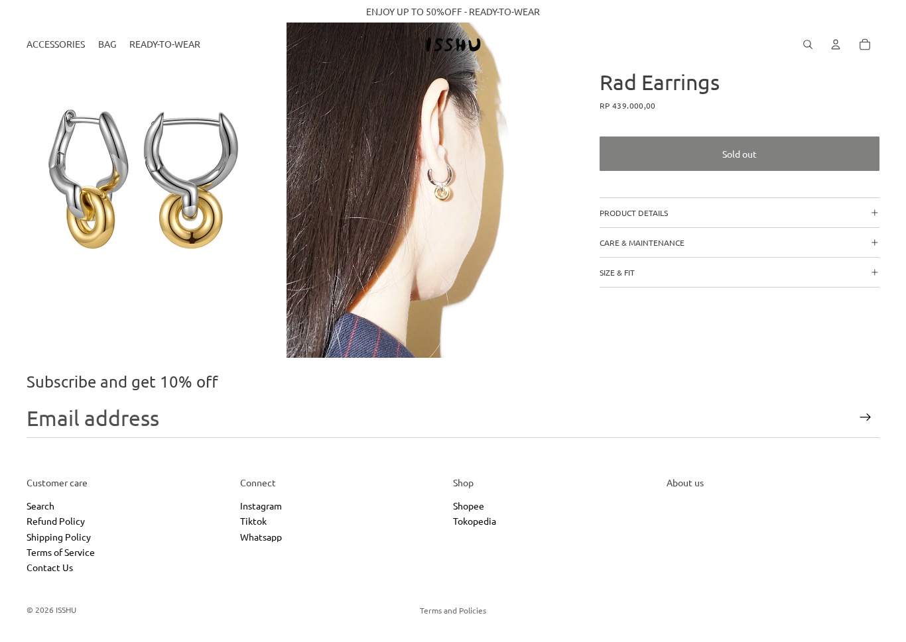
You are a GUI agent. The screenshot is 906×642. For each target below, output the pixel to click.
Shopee (468, 505)
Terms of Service (61, 552)
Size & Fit (617, 272)
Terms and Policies (453, 610)
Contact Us (50, 567)
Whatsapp (261, 536)
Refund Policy (56, 521)
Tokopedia (474, 521)
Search (40, 505)
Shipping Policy (59, 536)
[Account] (835, 44)
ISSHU (66, 609)
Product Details (634, 212)
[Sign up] (865, 417)
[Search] (807, 44)
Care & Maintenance (642, 242)
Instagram (261, 505)
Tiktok (253, 521)
